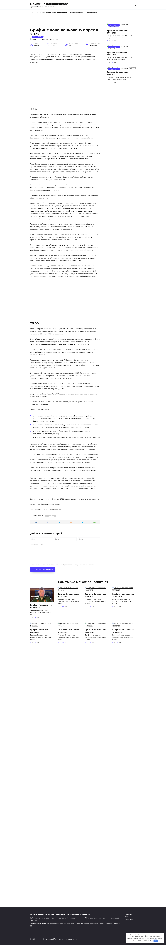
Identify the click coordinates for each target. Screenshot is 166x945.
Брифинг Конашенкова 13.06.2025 (95, 631)
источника (94, 499)
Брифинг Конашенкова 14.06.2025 (68, 631)
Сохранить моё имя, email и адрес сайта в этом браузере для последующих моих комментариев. (64, 565)
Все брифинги (37, 36)
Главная (34, 13)
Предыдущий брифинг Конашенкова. (45, 509)
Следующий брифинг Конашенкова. (45, 504)
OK (155, 940)
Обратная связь (77, 13)
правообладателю (59, 924)
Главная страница (36, 24)
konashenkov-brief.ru (41, 918)
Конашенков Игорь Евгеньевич (53, 13)
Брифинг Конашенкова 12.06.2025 (123, 631)
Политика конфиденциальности (66, 939)
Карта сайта (92, 13)
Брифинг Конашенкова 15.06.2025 (41, 631)
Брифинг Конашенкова (49, 4)
